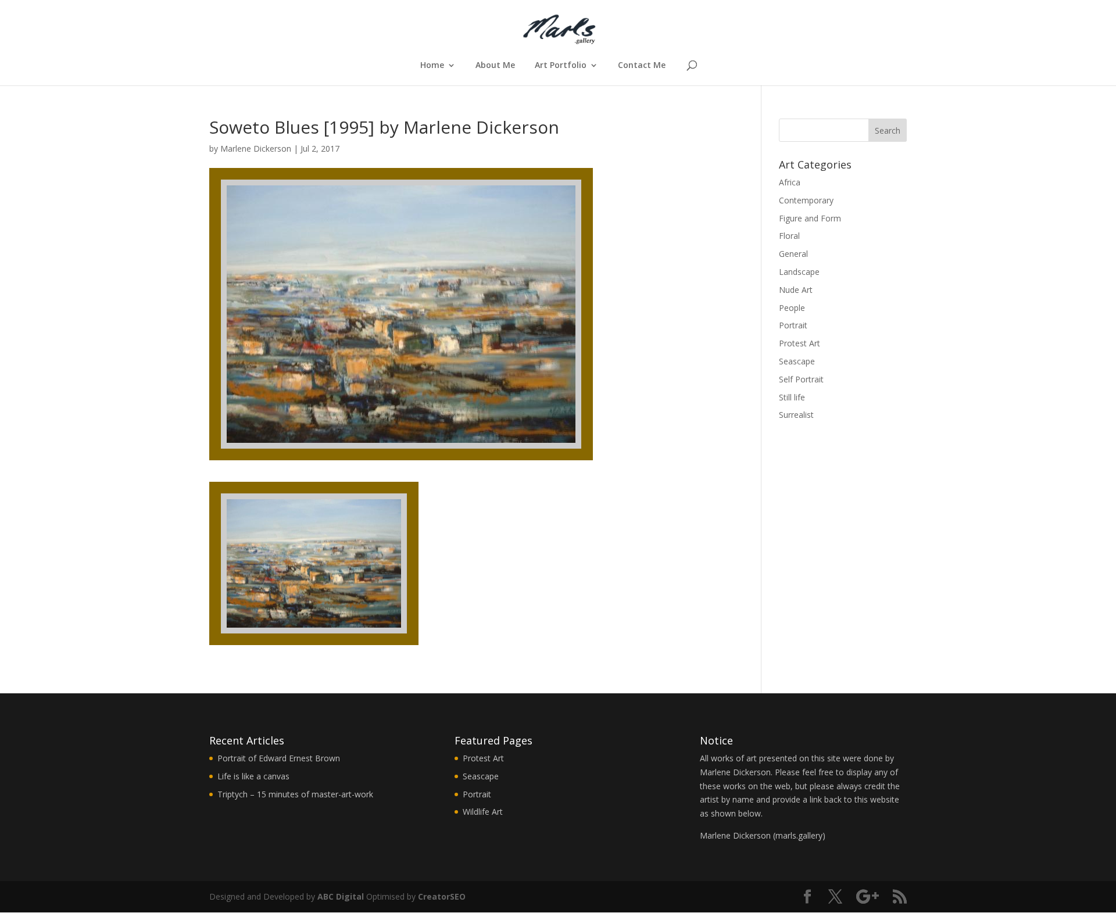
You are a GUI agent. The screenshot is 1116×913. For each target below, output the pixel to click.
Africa (789, 182)
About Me (495, 65)
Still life (792, 397)
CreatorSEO (442, 896)
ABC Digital (340, 896)
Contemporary (806, 200)
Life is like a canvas (253, 776)
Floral (789, 235)
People (792, 307)
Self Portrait (801, 379)
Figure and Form (810, 218)
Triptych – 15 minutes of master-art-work (295, 794)
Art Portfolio (560, 65)
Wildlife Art (483, 811)
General (793, 253)
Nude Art (796, 289)
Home (432, 65)
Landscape (799, 271)
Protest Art (799, 343)
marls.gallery (798, 835)
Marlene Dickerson (255, 148)
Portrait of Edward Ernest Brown (278, 758)
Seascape (797, 361)
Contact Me (642, 65)
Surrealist (796, 414)
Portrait (793, 325)
